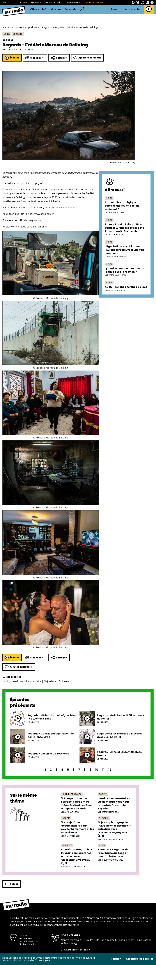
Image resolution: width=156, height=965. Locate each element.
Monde (7, 34)
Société (102, 794)
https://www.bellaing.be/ (40, 214)
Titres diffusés (53, 2)
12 (109, 770)
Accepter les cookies (140, 959)
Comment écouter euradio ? (75, 950)
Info (44, 9)
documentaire (33, 681)
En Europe (103, 818)
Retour (14, 883)
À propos (7, 2)
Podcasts (70, 9)
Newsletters (73, 2)
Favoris (115, 9)
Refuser (116, 959)
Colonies (64, 681)
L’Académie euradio (29, 941)
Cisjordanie (50, 681)
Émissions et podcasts (26, 27)
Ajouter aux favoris (89, 57)
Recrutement (25, 938)
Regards (47, 27)
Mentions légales (27, 944)
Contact (23, 935)
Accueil (6, 27)
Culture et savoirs (72, 794)
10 (96, 770)
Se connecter (132, 9)
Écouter (14, 57)
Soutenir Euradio (94, 2)
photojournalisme (12, 681)
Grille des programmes (29, 2)
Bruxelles (17, 34)
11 (103, 770)
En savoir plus (42, 960)
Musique (55, 9)
